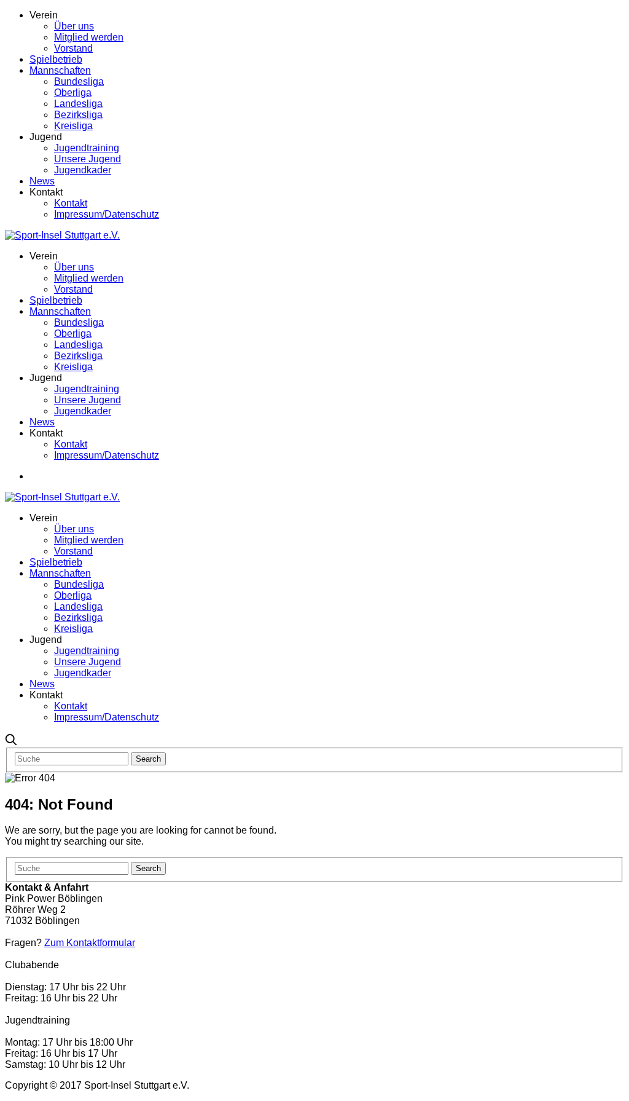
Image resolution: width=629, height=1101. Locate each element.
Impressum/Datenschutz (106, 214)
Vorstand (73, 48)
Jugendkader (82, 170)
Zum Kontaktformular (89, 942)
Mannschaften (60, 70)
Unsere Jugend (87, 159)
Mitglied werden (88, 37)
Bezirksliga (78, 114)
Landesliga (78, 103)
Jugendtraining (86, 148)
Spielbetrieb (55, 59)
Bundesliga (79, 81)
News (42, 181)
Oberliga (73, 92)
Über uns (74, 26)
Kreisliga (73, 125)
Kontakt (70, 203)
